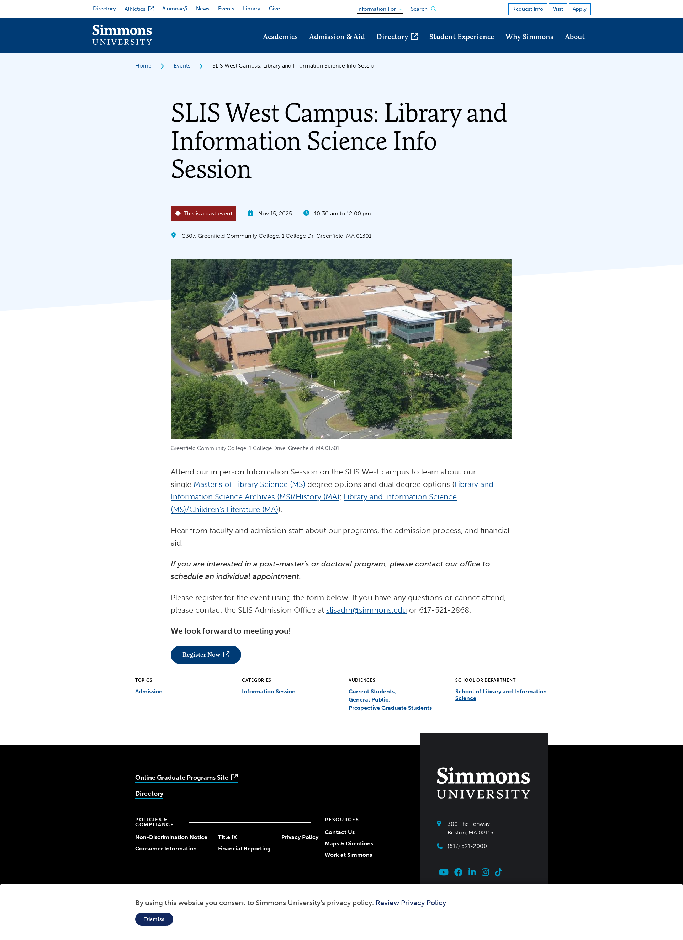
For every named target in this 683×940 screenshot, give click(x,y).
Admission (149, 691)
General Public (368, 699)
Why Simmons (529, 36)
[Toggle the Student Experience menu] (461, 46)
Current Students (372, 691)
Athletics (135, 9)
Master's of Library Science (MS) (249, 484)
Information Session (269, 691)
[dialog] (341, 912)
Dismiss (154, 919)
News (203, 8)
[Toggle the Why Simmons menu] (529, 46)
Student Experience (461, 36)
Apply (580, 9)
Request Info (527, 9)
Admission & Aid (337, 36)
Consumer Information (166, 848)
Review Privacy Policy (411, 902)
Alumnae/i (174, 8)
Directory (104, 8)
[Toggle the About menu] (575, 46)
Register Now (201, 655)
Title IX (227, 837)
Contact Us (340, 832)
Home (143, 65)
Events (226, 8)
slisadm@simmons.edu (366, 610)
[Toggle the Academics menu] (280, 46)
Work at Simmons (348, 855)
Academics (280, 36)
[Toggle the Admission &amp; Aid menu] (337, 46)
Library (251, 8)
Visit (558, 9)
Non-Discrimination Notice (171, 837)
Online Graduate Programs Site (181, 777)
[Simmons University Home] (122, 42)
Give (274, 8)
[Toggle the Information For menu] (377, 7)
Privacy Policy (299, 837)
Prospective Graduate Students (390, 707)
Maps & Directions (349, 843)
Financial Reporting (244, 848)
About (575, 36)
